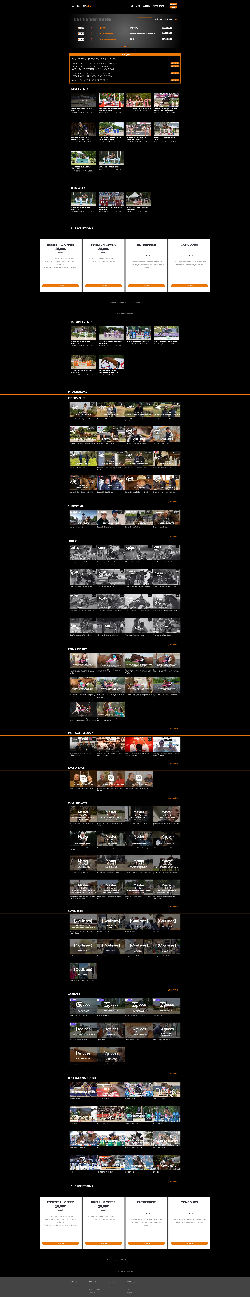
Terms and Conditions (95, 1286)
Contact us (111, 1286)
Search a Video (75, 1286)
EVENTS (146, 6)
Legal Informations (94, 1289)
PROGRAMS (158, 6)
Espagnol (129, 1292)
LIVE (138, 6)
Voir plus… (174, 501)
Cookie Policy (93, 1292)
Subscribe (173, 4)
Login (173, 7)
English (128, 1289)
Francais (128, 1286)
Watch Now (174, 63)
